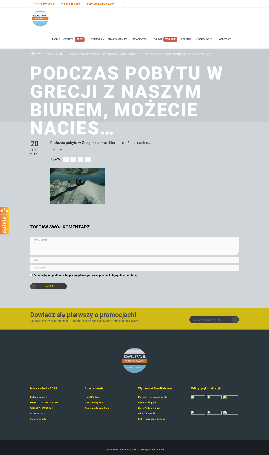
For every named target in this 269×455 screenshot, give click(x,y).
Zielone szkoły (38, 419)
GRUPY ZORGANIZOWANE (44, 402)
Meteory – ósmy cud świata (152, 397)
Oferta (73, 39)
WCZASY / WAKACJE (41, 408)
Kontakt (224, 39)
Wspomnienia (54, 54)
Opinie (164, 39)
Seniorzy (97, 39)
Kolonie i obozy (38, 397)
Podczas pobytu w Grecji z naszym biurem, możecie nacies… (104, 54)
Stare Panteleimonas (149, 408)
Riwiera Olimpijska (147, 402)
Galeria (186, 39)
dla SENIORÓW (38, 413)
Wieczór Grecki (146, 413)
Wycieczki (140, 39)
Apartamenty (117, 39)
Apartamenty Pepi (94, 402)
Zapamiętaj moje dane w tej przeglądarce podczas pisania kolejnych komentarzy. (85, 275)
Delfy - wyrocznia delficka (151, 419)
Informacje (203, 39)
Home (56, 39)
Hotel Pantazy (92, 397)
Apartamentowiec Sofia (97, 408)
